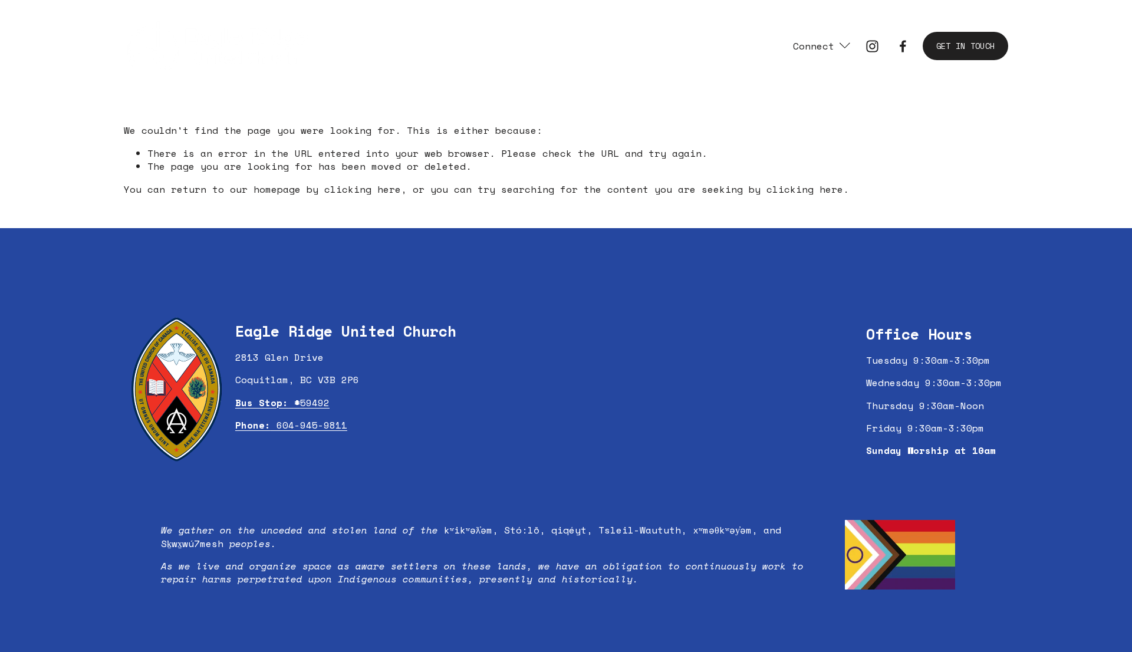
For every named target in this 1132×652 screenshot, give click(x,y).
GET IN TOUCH (965, 46)
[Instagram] (872, 46)
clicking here (362, 189)
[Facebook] (903, 46)
